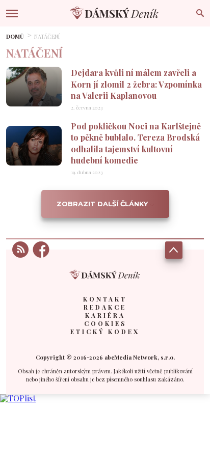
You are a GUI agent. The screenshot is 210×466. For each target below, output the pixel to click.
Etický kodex (105, 331)
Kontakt (105, 299)
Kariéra (105, 315)
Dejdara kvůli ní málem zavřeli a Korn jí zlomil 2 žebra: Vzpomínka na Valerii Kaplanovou (136, 84)
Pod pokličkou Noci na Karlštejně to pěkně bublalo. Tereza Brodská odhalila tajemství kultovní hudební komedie (136, 143)
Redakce (105, 307)
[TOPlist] (18, 398)
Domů (15, 36)
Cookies (105, 323)
